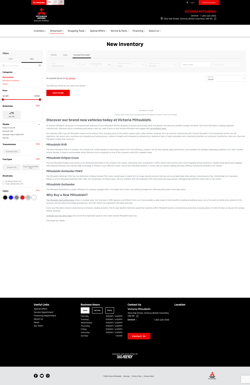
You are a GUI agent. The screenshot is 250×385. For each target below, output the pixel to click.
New (32, 59)
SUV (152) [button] (12, 116)
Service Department (43, 312)
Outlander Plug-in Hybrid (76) (13, 134)
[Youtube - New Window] (42, 376)
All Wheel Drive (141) (13, 181)
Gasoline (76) (11, 167)
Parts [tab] (109, 310)
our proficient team (158, 128)
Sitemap (126, 376)
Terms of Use (137, 376)
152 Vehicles (70, 78)
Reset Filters (58, 93)
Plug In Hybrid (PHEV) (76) (30, 167)
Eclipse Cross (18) (9, 127)
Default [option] (211, 79)
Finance (54, 55)
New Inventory (8, 77)
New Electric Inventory (11, 80)
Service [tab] (97, 310)
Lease (65, 55)
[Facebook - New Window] (36, 376)
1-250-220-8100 (161, 319)
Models (6, 124)
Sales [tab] (85, 310)
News (36, 322)
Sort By (210, 77)
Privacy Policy (149, 376)
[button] (39, 2)
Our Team (38, 325)
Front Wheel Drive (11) (14, 184)
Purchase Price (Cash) (82, 55)
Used (10, 59)
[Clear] (39, 65)
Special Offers (40, 308)
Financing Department (45, 315)
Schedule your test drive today (59, 216)
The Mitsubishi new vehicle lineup (60, 200)
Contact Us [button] (139, 336)
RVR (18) (6, 138)
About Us (38, 319)
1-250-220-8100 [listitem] (208, 15)
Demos (5, 84)
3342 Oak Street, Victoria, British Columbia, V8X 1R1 (188, 18)
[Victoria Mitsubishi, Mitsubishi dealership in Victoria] (41, 14)
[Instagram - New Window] (48, 376)
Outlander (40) (8, 131)
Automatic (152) (11, 151)
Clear (38, 105)
